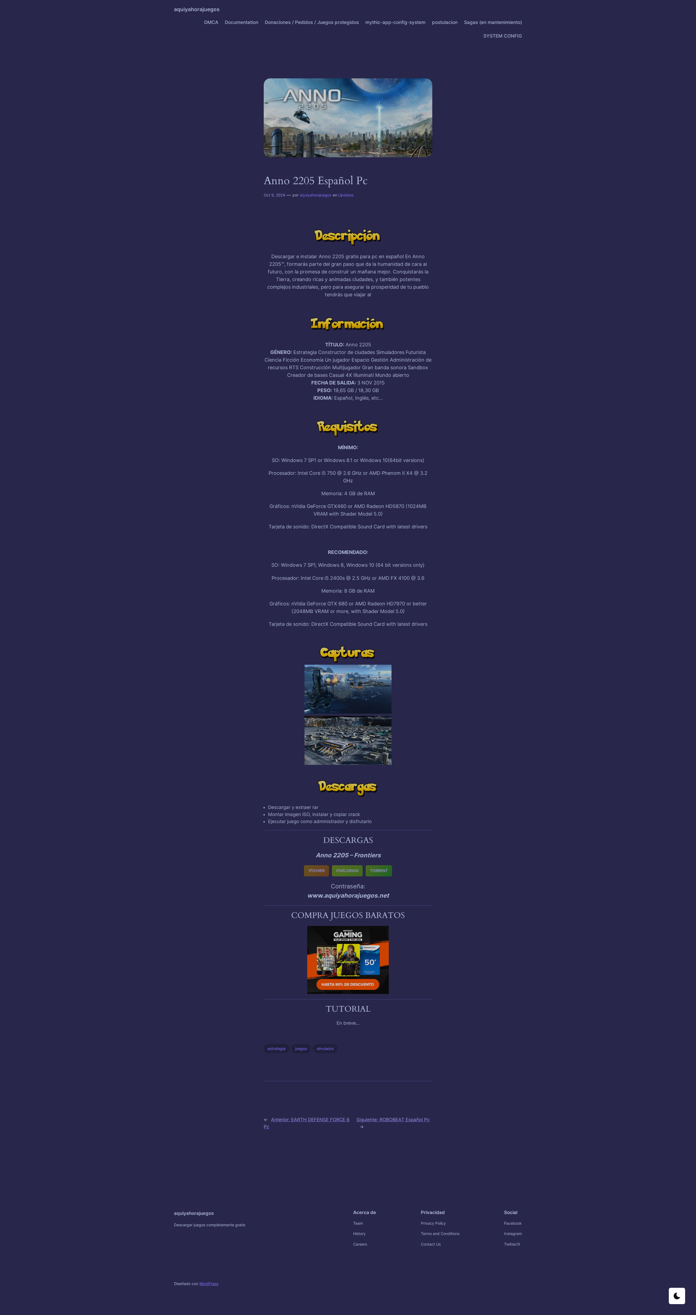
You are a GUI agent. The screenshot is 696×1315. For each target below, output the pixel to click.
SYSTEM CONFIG (502, 36)
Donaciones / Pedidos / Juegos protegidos (312, 22)
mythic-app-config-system (395, 22)
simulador (325, 1048)
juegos (301, 1048)
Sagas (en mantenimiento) (493, 22)
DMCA (211, 22)
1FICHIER (316, 870)
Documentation (241, 22)
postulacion (445, 22)
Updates (345, 195)
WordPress (208, 1283)
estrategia (276, 1048)
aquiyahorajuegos (196, 9)
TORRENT (379, 870)
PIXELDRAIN (347, 870)
